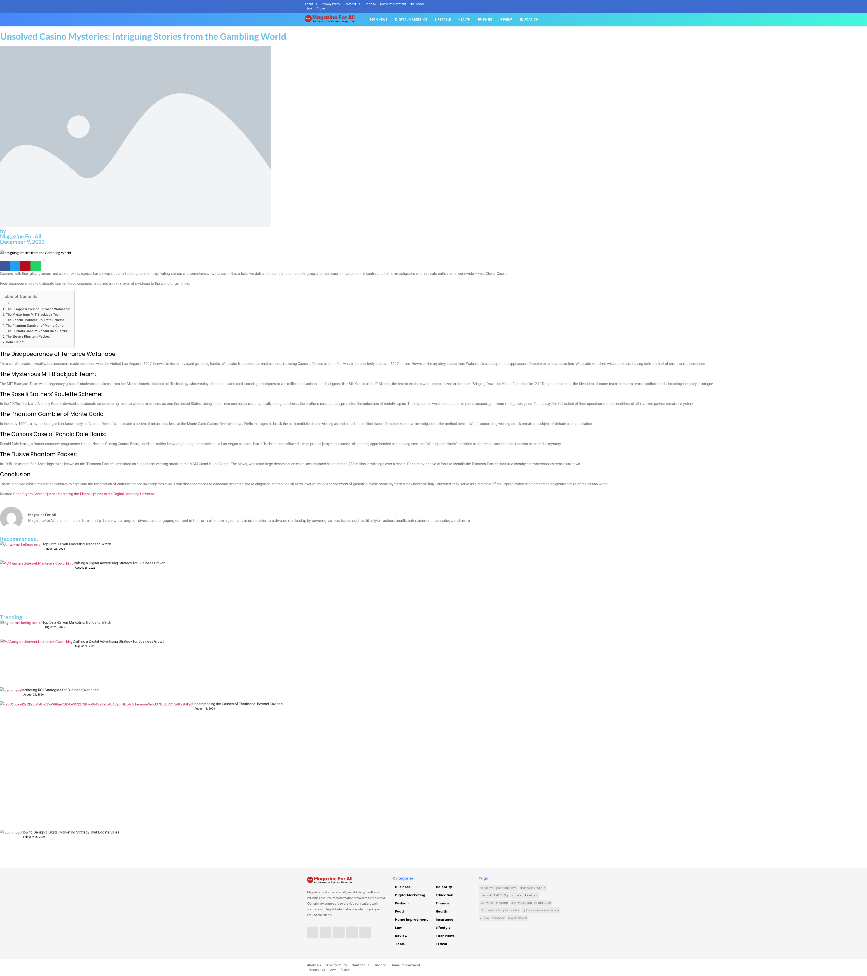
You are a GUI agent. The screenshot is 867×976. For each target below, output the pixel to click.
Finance (370, 4)
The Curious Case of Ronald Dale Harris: (37, 331)
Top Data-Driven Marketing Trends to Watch (76, 544)
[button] (5, 266)
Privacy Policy (331, 4)
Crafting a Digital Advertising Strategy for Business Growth (119, 563)
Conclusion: (15, 342)
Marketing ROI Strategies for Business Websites (60, 690)
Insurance (417, 4)
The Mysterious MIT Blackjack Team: (34, 315)
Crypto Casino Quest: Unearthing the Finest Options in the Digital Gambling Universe (88, 494)
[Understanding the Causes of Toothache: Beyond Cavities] (96, 765)
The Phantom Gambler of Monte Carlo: (35, 326)
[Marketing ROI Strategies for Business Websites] (10, 694)
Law (309, 8)
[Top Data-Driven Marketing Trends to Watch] (21, 551)
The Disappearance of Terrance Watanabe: (38, 309)
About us (311, 4)
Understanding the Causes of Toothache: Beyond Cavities (237, 704)
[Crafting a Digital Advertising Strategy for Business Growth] (36, 584)
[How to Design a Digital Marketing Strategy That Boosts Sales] (10, 840)
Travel (321, 8)
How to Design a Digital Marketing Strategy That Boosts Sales (70, 832)
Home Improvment (393, 4)
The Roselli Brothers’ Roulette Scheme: (35, 320)
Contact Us (352, 4)
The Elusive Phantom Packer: (28, 337)
